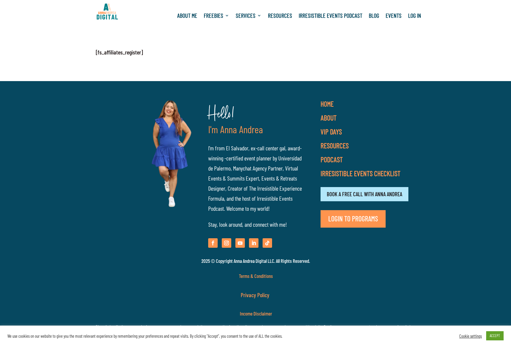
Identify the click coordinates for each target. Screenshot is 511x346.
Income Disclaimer (255, 313)
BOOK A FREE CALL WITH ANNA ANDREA (364, 194)
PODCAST (332, 159)
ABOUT (329, 117)
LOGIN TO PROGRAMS (353, 218)
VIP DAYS (331, 131)
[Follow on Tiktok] (267, 243)
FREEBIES (213, 16)
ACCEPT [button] (495, 335)
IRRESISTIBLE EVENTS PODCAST (330, 16)
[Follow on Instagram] (226, 243)
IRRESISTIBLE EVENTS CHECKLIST (360, 173)
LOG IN (414, 16)
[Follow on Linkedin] (253, 243)
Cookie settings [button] (470, 336)
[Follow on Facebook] (213, 243)
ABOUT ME (187, 16)
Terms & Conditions (256, 276)
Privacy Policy (256, 294)
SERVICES (246, 16)
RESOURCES (280, 16)
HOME (327, 103)
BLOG (374, 16)
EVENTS (394, 16)
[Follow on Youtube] (240, 243)
